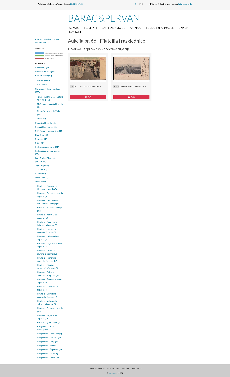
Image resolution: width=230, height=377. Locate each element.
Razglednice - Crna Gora (49, 334)
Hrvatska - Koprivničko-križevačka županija (47, 223)
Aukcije (74, 27)
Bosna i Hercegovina (46, 127)
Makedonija (41, 177)
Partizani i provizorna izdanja (47, 152)
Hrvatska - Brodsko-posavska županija (50, 194)
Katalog (135, 27)
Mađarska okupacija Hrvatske (50, 105)
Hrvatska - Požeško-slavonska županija (47, 252)
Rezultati (90, 27)
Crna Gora (41, 135)
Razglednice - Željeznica (49, 350)
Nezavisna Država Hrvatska (47, 90)
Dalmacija (43, 80)
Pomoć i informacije (160, 27)
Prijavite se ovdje (185, 4)
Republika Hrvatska (45, 123)
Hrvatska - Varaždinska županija (47, 288)
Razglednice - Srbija (47, 342)
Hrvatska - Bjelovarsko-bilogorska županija (47, 187)
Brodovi (40, 173)
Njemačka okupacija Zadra (48, 113)
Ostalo (41, 118)
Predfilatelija (42, 68)
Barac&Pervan (104, 18)
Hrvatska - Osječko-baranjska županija (50, 245)
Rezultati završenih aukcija (48, 39)
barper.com (113, 373)
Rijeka (42, 84)
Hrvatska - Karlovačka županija (47, 216)
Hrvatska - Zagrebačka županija (47, 317)
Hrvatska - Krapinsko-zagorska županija (46, 230)
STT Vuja (41, 169)
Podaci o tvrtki (113, 368)
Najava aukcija (42, 43)
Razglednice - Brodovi (48, 346)
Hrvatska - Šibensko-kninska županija (49, 281)
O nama (183, 27)
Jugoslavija (42, 165)
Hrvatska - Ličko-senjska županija (48, 238)
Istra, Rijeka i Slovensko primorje (45, 159)
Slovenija (41, 139)
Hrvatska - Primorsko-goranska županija (47, 259)
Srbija (39, 143)
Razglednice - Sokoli (47, 354)
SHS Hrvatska (43, 76)
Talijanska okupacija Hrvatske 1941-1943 (50, 98)
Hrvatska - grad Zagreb (49, 322)
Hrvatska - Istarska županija (49, 209)
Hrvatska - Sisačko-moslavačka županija (47, 266)
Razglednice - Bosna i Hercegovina (46, 328)
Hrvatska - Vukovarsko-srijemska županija (47, 302)
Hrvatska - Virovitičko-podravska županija (47, 295)
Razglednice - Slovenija (49, 338)
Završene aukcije (113, 27)
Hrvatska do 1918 (45, 72)
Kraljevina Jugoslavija (47, 147)
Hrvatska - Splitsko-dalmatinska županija (48, 274)
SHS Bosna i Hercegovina (48, 131)
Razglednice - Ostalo (48, 358)
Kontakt (75, 31)
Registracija (136, 368)
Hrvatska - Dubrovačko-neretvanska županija (48, 202)
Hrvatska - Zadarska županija (50, 309)
